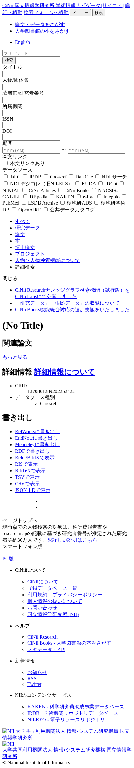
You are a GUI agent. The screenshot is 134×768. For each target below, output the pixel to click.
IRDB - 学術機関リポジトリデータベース (72, 713)
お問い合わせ (42, 607)
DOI (7, 131)
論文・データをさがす (40, 24)
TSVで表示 (27, 477)
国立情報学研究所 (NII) (53, 614)
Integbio (111, 196)
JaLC (15, 176)
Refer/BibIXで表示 (35, 457)
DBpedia (38, 196)
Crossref (58, 176)
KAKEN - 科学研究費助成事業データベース (75, 706)
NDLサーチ (113, 176)
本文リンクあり (27, 163)
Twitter (34, 684)
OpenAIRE (29, 209)
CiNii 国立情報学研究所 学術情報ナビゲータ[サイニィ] (63, 5)
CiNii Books (77, 190)
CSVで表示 (27, 483)
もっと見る (14, 357)
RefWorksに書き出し (37, 431)
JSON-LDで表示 (32, 490)
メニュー (80, 12)
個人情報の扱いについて (54, 601)
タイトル (12, 67)
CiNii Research (42, 637)
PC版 (8, 558)
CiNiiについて (42, 581)
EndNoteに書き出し (36, 438)
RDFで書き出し (32, 451)
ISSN (7, 119)
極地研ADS (79, 203)
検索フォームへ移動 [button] (46, 12)
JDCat (110, 183)
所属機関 (12, 106)
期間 (7, 143)
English (22, 42)
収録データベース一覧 (52, 588)
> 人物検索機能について (53, 260)
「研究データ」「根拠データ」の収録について (67, 303)
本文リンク (14, 156)
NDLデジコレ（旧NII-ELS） (41, 183)
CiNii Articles (42, 190)
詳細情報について (64, 372)
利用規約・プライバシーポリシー (64, 594)
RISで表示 (26, 464)
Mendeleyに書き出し (37, 444)
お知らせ (37, 672)
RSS (31, 678)
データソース (17, 170)
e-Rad (89, 196)
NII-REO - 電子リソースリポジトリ (66, 719)
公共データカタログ (72, 209)
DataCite (84, 176)
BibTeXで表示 (30, 470)
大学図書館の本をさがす (42, 31)
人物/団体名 (15, 80)
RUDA (88, 183)
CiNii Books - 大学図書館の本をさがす (69, 642)
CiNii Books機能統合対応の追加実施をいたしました (72, 309)
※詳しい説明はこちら (72, 540)
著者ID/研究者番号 (23, 93)
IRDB (35, 176)
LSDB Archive (43, 203)
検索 (99, 12)
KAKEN (65, 196)
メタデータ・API (46, 649)
